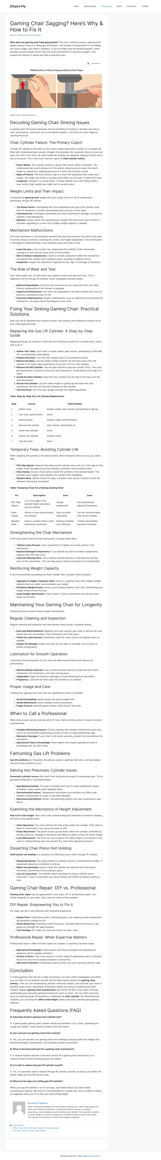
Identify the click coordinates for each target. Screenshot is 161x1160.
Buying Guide (90, 6)
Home (76, 6)
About (119, 6)
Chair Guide (106, 6)
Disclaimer (131, 6)
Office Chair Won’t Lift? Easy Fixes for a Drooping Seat (36, 1128)
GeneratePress (94, 1156)
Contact (145, 6)
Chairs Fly (18, 6)
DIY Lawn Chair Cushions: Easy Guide (29, 1131)
